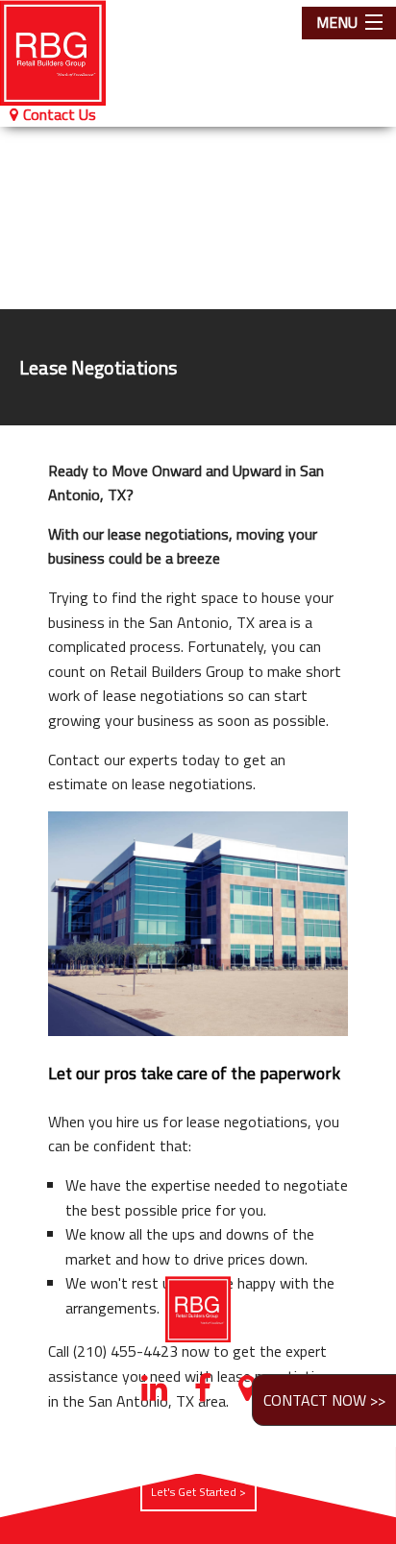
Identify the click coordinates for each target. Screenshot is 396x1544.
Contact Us (59, 114)
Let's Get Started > (198, 1492)
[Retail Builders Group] (66, 53)
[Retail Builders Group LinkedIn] (154, 1393)
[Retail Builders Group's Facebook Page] (203, 1393)
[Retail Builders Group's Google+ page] (247, 1393)
